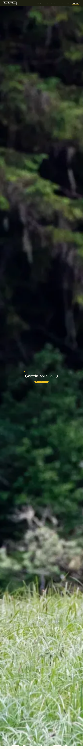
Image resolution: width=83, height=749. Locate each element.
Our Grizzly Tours (31, 3)
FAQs (61, 3)
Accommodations (54, 3)
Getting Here (40, 3)
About (46, 3)
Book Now (75, 3)
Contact (67, 3)
